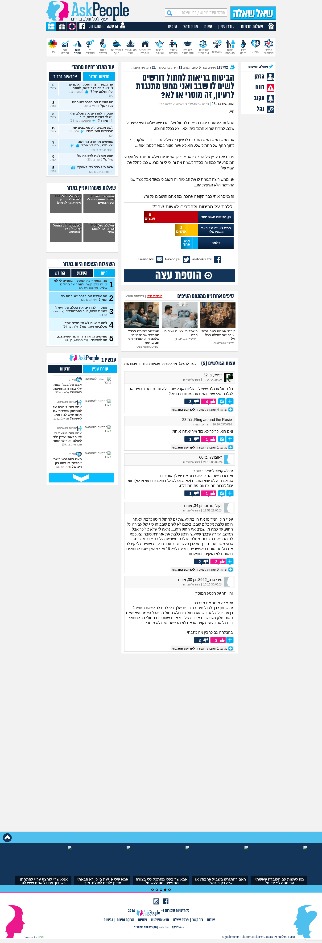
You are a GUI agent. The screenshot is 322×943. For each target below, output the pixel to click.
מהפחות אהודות (149, 364)
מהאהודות (169, 364)
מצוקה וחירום (125, 920)
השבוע (82, 273)
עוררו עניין (100, 369)
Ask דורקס (178, 928)
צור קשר (197, 920)
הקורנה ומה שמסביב (145, 928)
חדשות (65, 369)
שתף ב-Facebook (201, 259)
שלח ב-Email (146, 259)
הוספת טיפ (154, 296)
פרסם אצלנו (181, 920)
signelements (230, 937)
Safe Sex (164, 928)
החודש (60, 273)
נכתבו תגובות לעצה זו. (200, 410)
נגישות (108, 920)
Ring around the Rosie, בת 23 (207, 420)
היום (104, 273)
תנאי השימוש (160, 920)
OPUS (40, 937)
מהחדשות (130, 364)
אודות (211, 920)
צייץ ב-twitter (173, 259)
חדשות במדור (99, 77)
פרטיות (142, 920)
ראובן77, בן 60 (211, 457)
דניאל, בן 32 (213, 375)
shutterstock (250, 937)
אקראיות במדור (65, 77)
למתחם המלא (134, 296)
